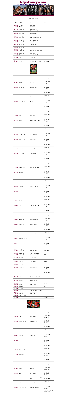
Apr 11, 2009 (16, 57)
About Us (51, 15)
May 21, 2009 (16, 96)
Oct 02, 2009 (16, 286)
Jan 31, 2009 (16, 32)
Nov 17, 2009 (16, 373)
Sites (46, 15)
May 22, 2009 (16, 101)
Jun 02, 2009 (16, 134)
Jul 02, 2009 (16, 205)
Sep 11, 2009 (16, 277)
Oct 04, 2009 (16, 290)
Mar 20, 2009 (16, 47)
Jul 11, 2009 (15, 238)
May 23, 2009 (16, 106)
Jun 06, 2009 (16, 148)
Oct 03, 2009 (16, 288)
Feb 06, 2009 (16, 33)
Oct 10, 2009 (16, 295)
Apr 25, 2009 (16, 60)
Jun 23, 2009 (16, 177)
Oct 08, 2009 (16, 292)
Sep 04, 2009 (16, 267)
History (36, 15)
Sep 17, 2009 (16, 280)
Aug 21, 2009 (16, 258)
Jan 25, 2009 (16, 29)
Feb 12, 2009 (16, 37)
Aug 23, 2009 (16, 260)
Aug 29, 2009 (16, 264)
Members (30, 15)
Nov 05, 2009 (16, 330)
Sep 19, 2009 (16, 283)
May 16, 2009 (16, 87)
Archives (41, 15)
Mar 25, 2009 (16, 50)
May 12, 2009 (16, 61)
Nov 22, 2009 (16, 387)
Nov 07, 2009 (16, 340)
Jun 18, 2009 (16, 158)
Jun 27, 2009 (16, 191)
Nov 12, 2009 (16, 354)
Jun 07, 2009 (16, 153)
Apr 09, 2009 (16, 54)
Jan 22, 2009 (16, 25)
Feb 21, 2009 (16, 45)
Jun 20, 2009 (16, 167)
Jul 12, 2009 (16, 243)
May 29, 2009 (16, 120)
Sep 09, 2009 (16, 276)
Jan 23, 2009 (16, 26)
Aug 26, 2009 (16, 261)
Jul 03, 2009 (16, 210)
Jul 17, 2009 (16, 250)
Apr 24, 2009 (16, 58)
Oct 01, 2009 (16, 284)
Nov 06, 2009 (16, 335)
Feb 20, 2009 (16, 44)
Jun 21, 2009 (16, 172)
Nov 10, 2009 (16, 349)
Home (15, 15)
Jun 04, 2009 (16, 139)
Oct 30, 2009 (16, 316)
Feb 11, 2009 (16, 36)
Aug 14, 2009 (16, 254)
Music (20, 15)
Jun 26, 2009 (16, 186)
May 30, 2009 (16, 125)
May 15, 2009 (16, 82)
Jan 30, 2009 (16, 30)
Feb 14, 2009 (16, 40)
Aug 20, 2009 (16, 257)
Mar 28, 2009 (16, 53)
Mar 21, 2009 (16, 49)
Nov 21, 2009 (16, 382)
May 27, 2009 (16, 115)
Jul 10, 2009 (16, 233)
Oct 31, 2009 (16, 321)
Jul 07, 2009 (16, 224)
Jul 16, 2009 (16, 249)
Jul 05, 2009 (16, 219)
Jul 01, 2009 (16, 200)
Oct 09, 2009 (16, 293)
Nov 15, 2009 (16, 368)
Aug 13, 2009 (16, 253)
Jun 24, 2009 (16, 181)
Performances (25, 15)
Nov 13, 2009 (16, 359)
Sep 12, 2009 (16, 279)
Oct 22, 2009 (16, 297)
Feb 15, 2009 (16, 41)
